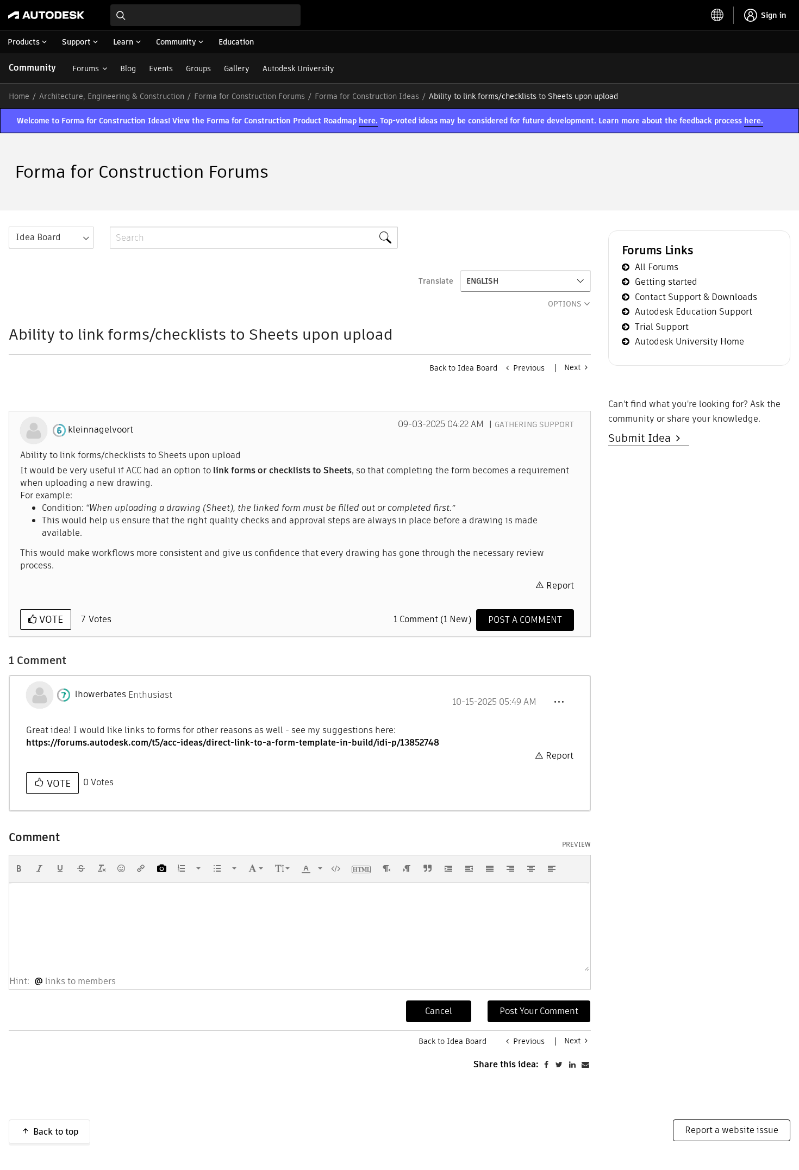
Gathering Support (534, 424)
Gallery (236, 68)
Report (560, 585)
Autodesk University (298, 68)
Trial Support (662, 327)
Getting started (666, 282)
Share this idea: (506, 1064)
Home (19, 96)
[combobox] (205, 15)
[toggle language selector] (717, 15)
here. (368, 120)
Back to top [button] (56, 1131)
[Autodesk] (46, 15)
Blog (128, 68)
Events (161, 68)
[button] (558, 702)
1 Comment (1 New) (432, 619)
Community (32, 67)
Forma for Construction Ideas (367, 96)
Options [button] (565, 303)
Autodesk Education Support (693, 311)
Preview (576, 844)
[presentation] (19, 868)
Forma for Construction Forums (249, 96)
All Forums (656, 267)
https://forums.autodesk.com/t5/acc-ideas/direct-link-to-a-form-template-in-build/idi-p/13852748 (232, 742)
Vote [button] (49, 619)
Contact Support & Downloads (696, 297)
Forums (85, 68)
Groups (198, 68)
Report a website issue (731, 1130)
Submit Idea (642, 438)
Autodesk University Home (689, 341)
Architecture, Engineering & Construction (111, 96)
